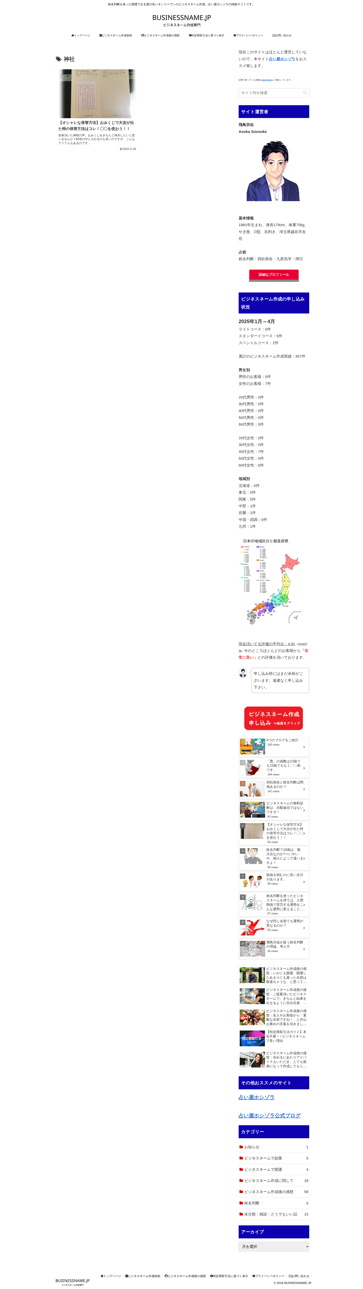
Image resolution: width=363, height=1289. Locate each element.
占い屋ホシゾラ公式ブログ (270, 1115)
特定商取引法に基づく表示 (230, 1276)
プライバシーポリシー (269, 1276)
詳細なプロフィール (274, 274)
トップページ (112, 1276)
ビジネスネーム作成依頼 (144, 1276)
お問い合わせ (300, 1276)
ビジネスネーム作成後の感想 (187, 1276)
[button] (305, 92)
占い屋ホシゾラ (257, 1097)
